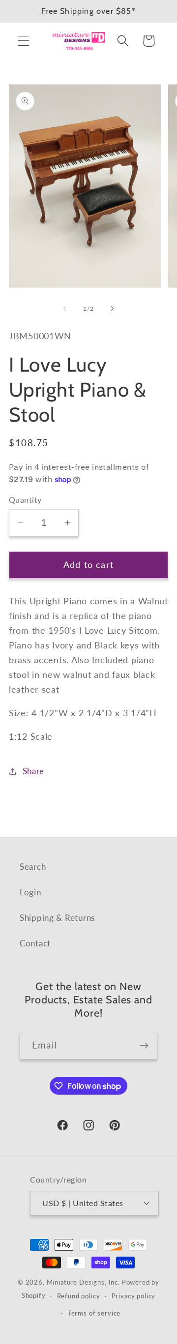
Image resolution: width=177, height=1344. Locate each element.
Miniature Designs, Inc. (83, 1282)
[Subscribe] (144, 1045)
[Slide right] (112, 309)
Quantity (25, 499)
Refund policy (78, 1296)
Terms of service (94, 1313)
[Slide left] (65, 309)
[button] (24, 41)
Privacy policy (134, 1296)
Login (30, 892)
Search (33, 866)
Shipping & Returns (57, 918)
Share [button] (33, 771)
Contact (35, 943)
